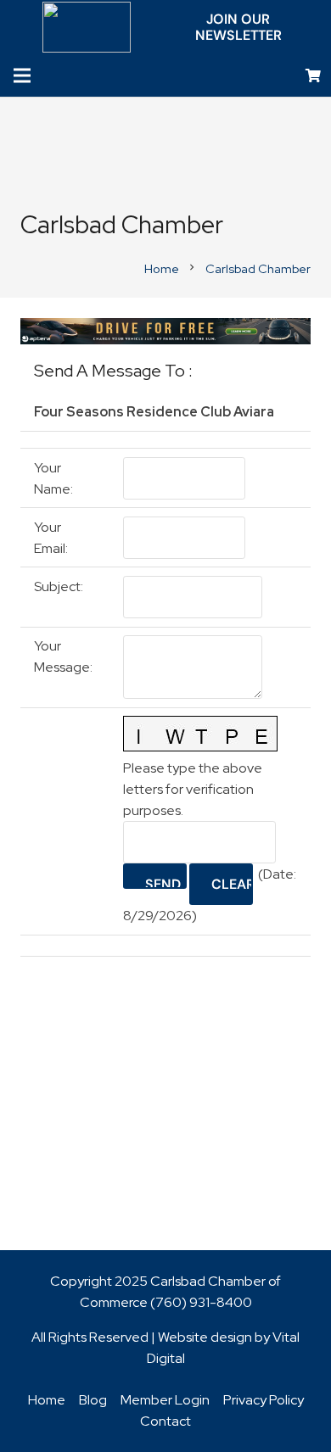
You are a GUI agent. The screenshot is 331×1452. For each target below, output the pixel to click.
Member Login (165, 1400)
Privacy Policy (263, 1400)
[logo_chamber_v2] (87, 27)
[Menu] (22, 75)
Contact (165, 1421)
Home (46, 1400)
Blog (93, 1400)
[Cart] (313, 76)
